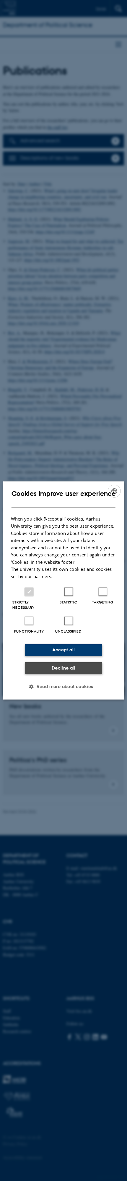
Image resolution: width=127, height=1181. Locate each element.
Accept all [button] (63, 650)
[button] (63, 686)
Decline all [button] (63, 668)
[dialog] (63, 590)
